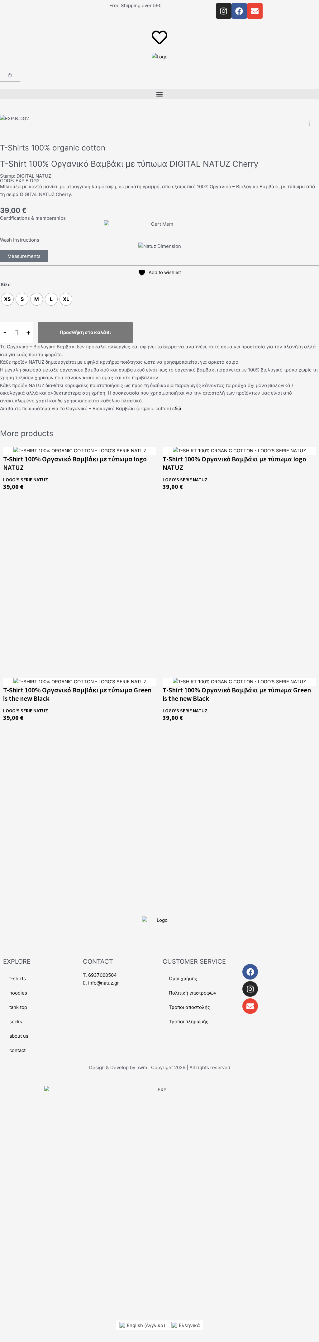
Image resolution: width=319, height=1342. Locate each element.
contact (17, 1050)
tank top (18, 1007)
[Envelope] (250, 1006)
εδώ (176, 408)
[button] (159, 94)
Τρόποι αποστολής (189, 1007)
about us (18, 1036)
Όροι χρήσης (183, 978)
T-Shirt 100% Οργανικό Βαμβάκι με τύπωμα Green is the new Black (77, 694)
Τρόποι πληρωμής (188, 1022)
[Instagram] (250, 989)
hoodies (18, 993)
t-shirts (17, 978)
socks (15, 1022)
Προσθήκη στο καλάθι (85, 332)
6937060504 (102, 975)
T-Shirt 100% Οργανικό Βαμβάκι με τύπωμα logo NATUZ (75, 463)
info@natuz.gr (103, 983)
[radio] (7, 299)
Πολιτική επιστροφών (193, 993)
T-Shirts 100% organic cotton (52, 147)
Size (6, 285)
